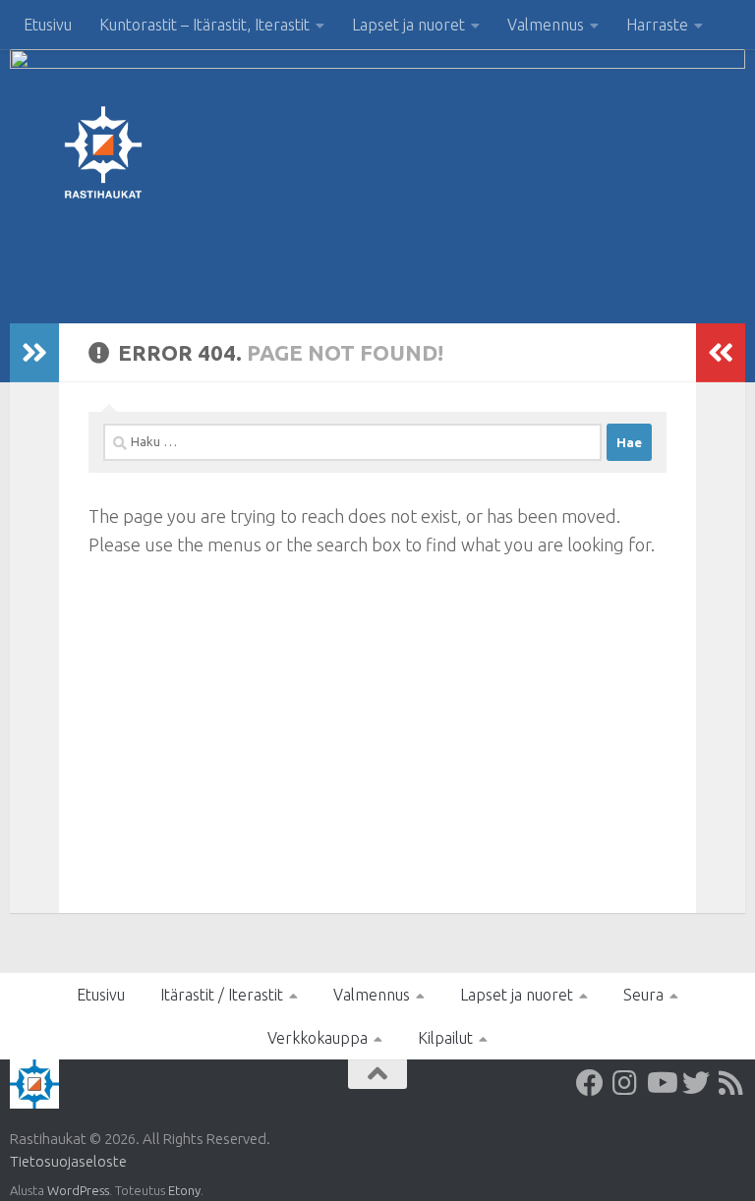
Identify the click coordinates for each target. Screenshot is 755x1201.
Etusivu (48, 24)
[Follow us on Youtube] (660, 1083)
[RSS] (731, 1083)
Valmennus (545, 24)
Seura (643, 994)
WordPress (78, 1190)
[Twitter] (696, 1083)
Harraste (657, 24)
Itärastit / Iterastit (221, 994)
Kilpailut (445, 1038)
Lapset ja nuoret (408, 24)
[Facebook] (590, 1083)
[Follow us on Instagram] (625, 1083)
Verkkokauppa (317, 1038)
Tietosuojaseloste (68, 1161)
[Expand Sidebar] (34, 352)
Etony (184, 1190)
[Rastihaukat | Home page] (103, 152)
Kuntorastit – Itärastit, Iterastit (204, 24)
